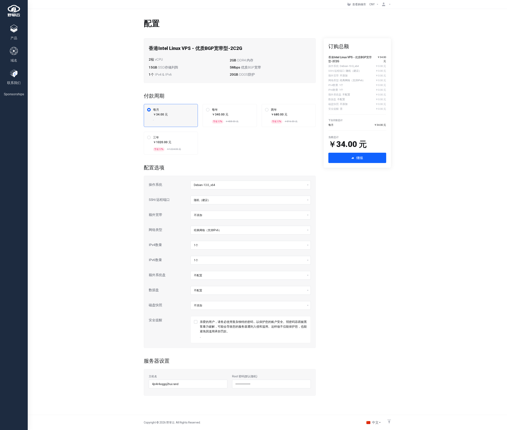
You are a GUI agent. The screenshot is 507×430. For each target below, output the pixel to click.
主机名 (153, 376)
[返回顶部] (389, 421)
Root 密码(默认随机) (244, 376)
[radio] (149, 110)
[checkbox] (195, 322)
